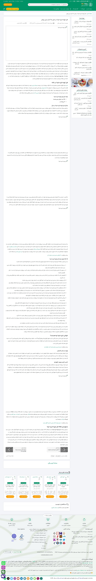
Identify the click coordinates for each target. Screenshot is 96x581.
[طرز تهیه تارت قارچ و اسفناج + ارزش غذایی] (82, 115)
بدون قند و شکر (37, 249)
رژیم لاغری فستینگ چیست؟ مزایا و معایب (23, 485)
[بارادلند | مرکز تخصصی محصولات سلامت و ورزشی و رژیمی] (87, 5)
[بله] (3, 572)
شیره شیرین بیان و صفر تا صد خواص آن (52, 347)
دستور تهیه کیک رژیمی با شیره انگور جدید (52, 423)
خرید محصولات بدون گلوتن (40, 539)
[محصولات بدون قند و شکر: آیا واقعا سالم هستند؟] (10, 479)
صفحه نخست (89, 9)
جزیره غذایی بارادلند (60, 578)
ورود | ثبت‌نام (7, 4)
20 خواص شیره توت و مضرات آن (54, 255)
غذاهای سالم (58, 456)
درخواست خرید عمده (64, 9)
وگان (29, 414)
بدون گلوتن (13, 414)
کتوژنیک (18, 414)
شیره (67, 85)
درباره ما (21, 1)
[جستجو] (29, 4)
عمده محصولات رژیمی (81, 570)
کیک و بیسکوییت (13, 246)
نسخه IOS (7, 552)
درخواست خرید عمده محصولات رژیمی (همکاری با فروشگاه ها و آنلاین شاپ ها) (38, 529)
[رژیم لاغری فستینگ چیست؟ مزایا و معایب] (23, 479)
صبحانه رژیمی (34, 85)
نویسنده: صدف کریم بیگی (62, 23)
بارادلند (62, 419)
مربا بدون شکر (19, 251)
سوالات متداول (11, 1)
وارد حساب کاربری (55, 507)
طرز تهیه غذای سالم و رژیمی (40, 535)
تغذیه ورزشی (44, 88)
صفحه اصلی (89, 13)
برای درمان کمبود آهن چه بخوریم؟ (63, 485)
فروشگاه (83, 9)
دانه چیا (91, 563)
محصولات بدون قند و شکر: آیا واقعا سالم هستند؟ (10, 485)
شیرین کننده (36, 93)
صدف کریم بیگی (52, 463)
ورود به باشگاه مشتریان (12, 9)
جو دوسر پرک (85, 563)
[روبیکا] (3, 576)
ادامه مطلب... (63, 496)
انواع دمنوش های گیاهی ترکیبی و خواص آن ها (50, 485)
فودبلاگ (74, 9)
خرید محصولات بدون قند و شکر (39, 537)
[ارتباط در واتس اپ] (3, 563)
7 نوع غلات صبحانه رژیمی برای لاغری (37, 485)
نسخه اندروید (17, 552)
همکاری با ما (5, 1)
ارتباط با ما (17, 1)
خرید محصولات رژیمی (41, 533)
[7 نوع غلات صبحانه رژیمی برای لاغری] (36, 479)
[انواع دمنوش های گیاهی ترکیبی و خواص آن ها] (50, 479)
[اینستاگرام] (3, 567)
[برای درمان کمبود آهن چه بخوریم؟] (63, 479)
